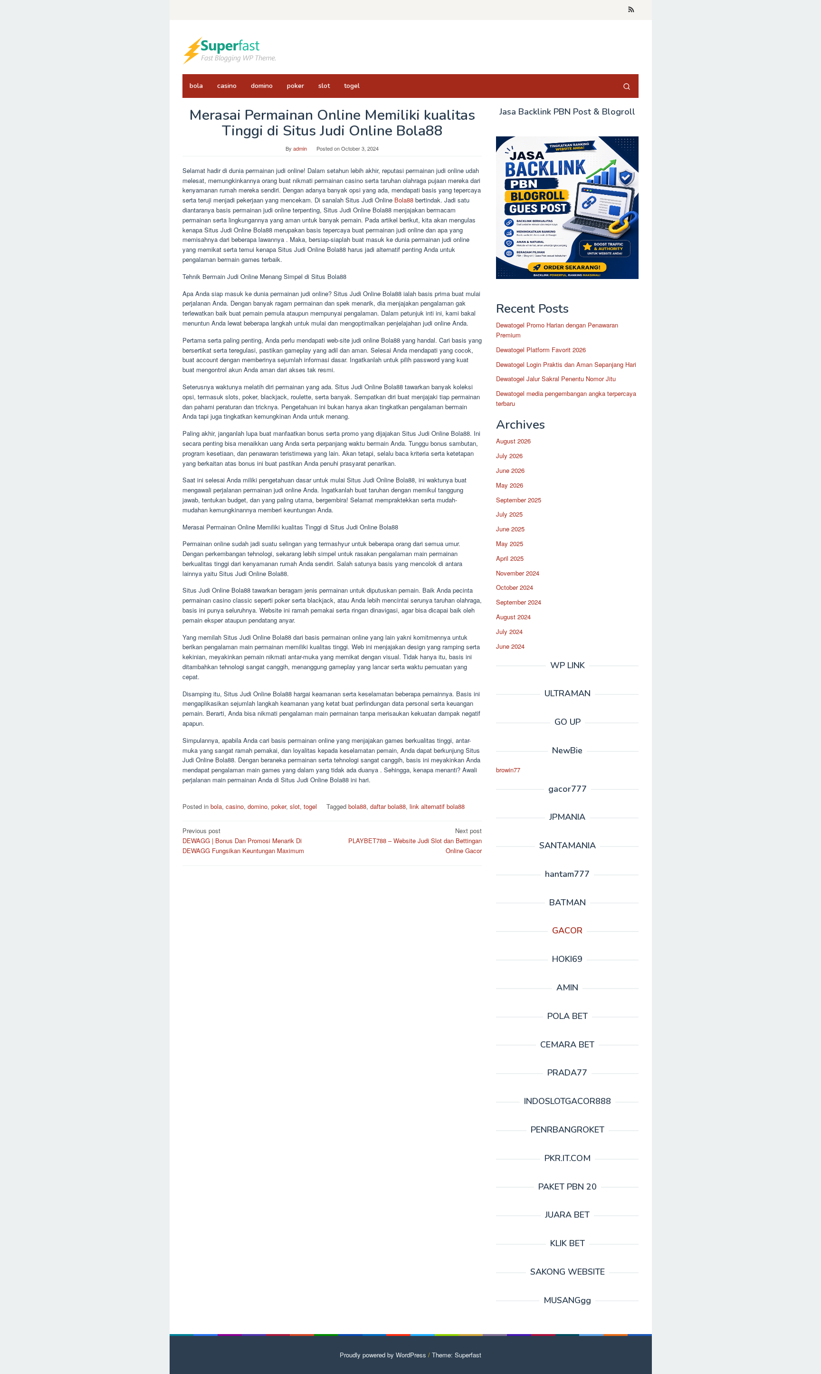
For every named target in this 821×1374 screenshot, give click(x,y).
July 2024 (509, 631)
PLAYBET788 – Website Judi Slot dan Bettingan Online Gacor (415, 840)
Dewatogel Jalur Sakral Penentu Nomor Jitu (556, 379)
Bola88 (404, 199)
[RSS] (631, 10)
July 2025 (509, 514)
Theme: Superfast (456, 1354)
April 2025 (510, 558)
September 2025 (518, 499)
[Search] (627, 86)
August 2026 (513, 441)
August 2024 (513, 616)
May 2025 (509, 543)
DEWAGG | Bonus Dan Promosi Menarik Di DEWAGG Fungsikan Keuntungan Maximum (243, 840)
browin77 (508, 769)
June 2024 (510, 646)
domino (257, 806)
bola (216, 806)
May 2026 (509, 485)
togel (310, 806)
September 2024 (518, 601)
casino (235, 806)
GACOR (567, 930)
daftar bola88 (388, 806)
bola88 (357, 806)
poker (278, 806)
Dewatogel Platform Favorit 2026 (541, 349)
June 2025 (510, 528)
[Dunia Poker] (229, 49)
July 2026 (509, 455)
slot (295, 806)
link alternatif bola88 (437, 806)
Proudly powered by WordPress (383, 1354)
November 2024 (517, 572)
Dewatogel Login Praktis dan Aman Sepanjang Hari (566, 364)
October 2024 (514, 587)
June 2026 (510, 470)
